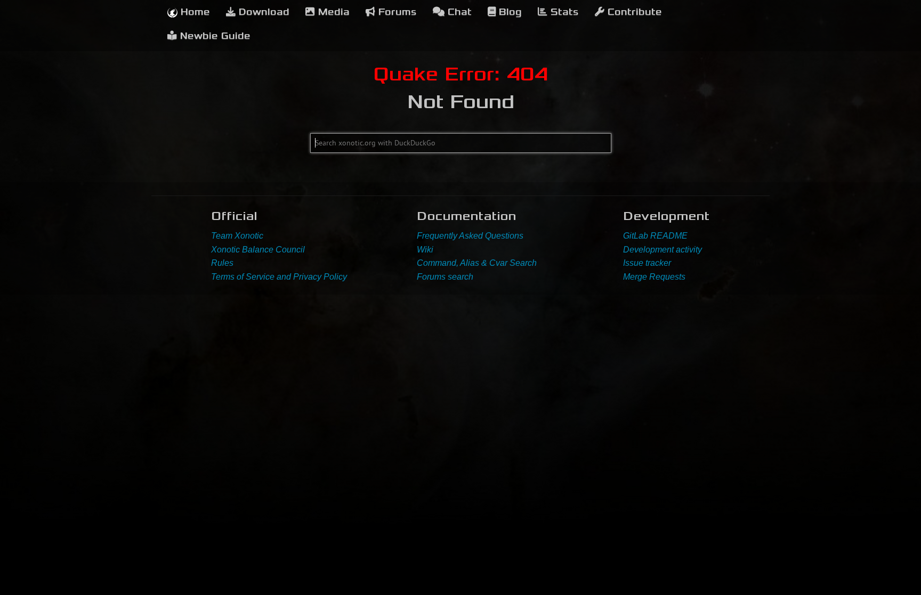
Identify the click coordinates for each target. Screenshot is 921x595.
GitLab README (655, 235)
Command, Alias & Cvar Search (477, 262)
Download (262, 12)
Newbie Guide (214, 36)
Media (332, 12)
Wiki (425, 249)
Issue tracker (647, 262)
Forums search (445, 276)
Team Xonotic (237, 235)
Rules (222, 262)
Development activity (662, 249)
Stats (563, 12)
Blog (509, 12)
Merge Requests (654, 276)
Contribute (633, 12)
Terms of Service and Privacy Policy (279, 276)
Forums (396, 12)
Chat (458, 12)
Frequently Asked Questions (470, 235)
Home (193, 12)
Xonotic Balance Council (258, 249)
